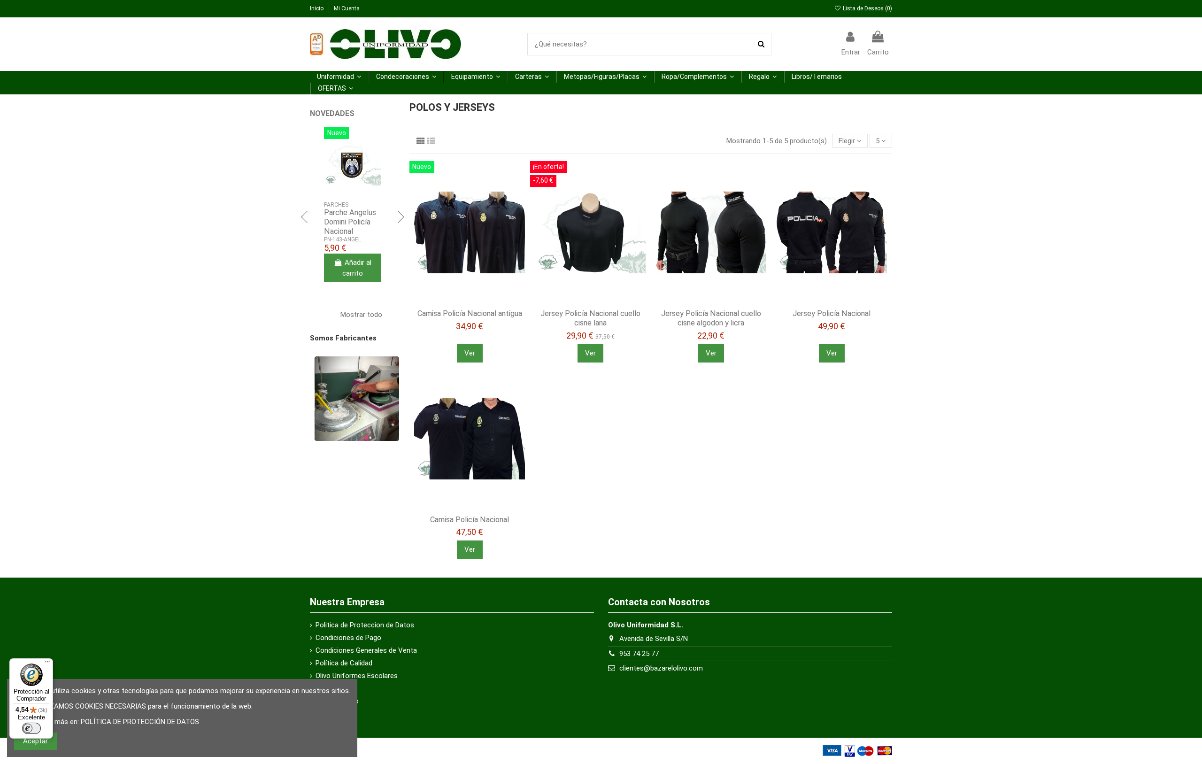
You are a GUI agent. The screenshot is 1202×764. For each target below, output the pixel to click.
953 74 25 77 (639, 653)
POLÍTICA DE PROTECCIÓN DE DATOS (140, 722)
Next (400, 217)
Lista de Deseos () (866, 8)
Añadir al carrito (356, 268)
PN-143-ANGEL (342, 239)
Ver (469, 353)
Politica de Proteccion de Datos (365, 625)
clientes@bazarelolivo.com (661, 668)
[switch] (31, 728)
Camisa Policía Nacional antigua (469, 313)
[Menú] (47, 664)
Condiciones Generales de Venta (366, 650)
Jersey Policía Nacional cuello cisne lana (590, 318)
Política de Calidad (344, 663)
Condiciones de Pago (348, 637)
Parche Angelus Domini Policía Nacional (350, 222)
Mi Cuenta (347, 8)
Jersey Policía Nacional (832, 313)
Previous (305, 217)
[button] (339, 77)
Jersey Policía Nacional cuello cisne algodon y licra (711, 318)
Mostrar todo (366, 313)
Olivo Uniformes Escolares (357, 675)
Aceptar (35, 741)
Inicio (317, 8)
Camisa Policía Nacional (469, 519)
